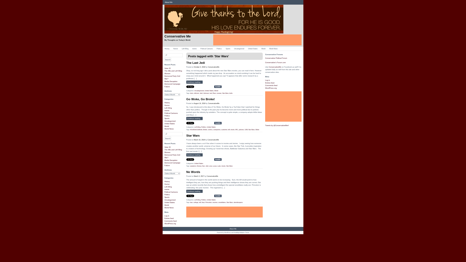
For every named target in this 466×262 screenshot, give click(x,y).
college (195, 202)
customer (224, 129)
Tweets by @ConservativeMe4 (277, 125)
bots (191, 93)
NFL (236, 129)
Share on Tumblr (218, 87)
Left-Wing (185, 49)
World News (273, 49)
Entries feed (169, 218)
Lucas (215, 166)
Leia (210, 166)
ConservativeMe (213, 67)
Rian (214, 93)
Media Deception (170, 81)
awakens (193, 166)
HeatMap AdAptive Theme (241, 232)
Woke (257, 129)
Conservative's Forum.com (275, 62)
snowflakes (222, 202)
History (167, 49)
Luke (219, 166)
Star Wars (225, 93)
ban (191, 202)
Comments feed (170, 221)
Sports (228, 49)
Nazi (203, 202)
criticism (196, 93)
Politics (219, 49)
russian (219, 93)
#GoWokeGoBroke (196, 129)
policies (241, 129)
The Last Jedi (195, 62)
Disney (199, 166)
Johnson (206, 93)
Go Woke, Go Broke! (200, 99)
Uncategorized (239, 49)
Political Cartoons (206, 49)
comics (210, 129)
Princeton (208, 202)
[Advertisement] (257, 39)
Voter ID (167, 68)
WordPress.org (170, 224)
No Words (193, 172)
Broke (205, 129)
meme (194, 49)
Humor (175, 49)
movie (233, 129)
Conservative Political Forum (276, 58)
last (211, 93)
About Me (168, 2)
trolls (231, 93)
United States (253, 49)
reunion (215, 202)
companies (217, 129)
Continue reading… (194, 82)
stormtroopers (238, 202)
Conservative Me (177, 36)
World (263, 49)
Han (203, 166)
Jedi (201, 93)
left (229, 129)
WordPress (227, 232)
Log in (166, 216)
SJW (246, 129)
